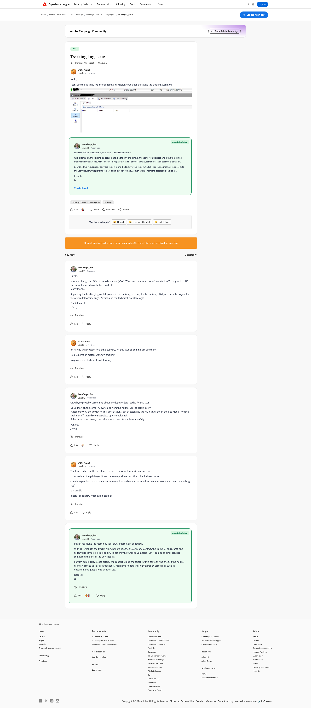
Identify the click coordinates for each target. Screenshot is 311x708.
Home (43, 14)
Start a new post (152, 243)
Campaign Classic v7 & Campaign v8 (100, 14)
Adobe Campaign (76, 14)
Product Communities (57, 14)
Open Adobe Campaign (226, 31)
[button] (254, 15)
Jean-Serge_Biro (89, 144)
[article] (130, 296)
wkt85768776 (84, 69)
